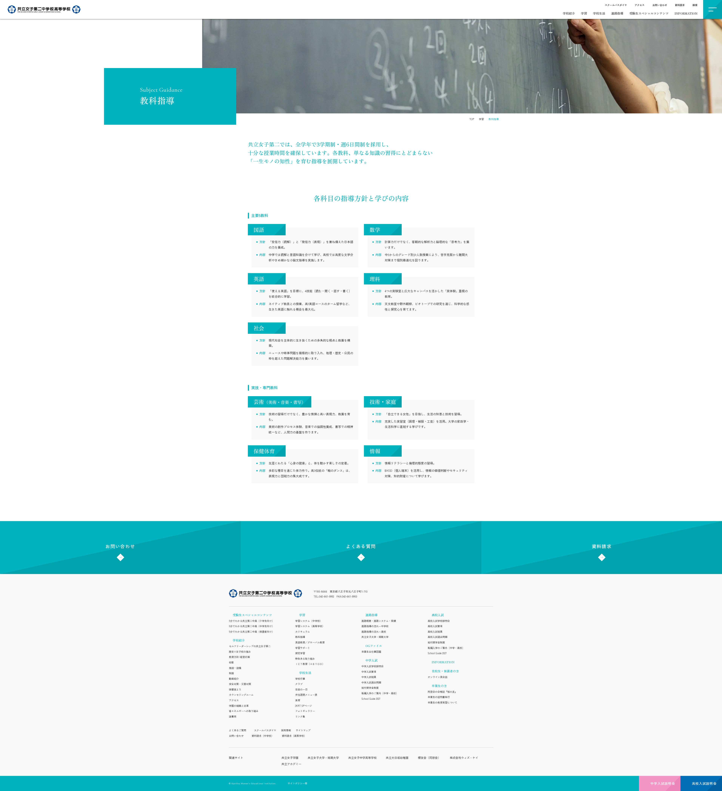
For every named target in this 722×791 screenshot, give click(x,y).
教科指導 (300, 637)
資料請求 (680, 5)
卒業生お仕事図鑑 (371, 651)
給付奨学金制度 (370, 688)
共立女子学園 (289, 758)
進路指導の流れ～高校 (373, 631)
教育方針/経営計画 (239, 657)
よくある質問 (361, 546)
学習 (584, 13)
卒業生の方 (439, 685)
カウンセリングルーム (241, 694)
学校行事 (300, 678)
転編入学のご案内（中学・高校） (379, 693)
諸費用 (232, 716)
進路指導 (617, 13)
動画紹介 (234, 678)
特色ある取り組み (305, 658)
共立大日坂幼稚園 (397, 758)
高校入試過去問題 (437, 637)
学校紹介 (569, 13)
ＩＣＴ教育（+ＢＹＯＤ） (310, 664)
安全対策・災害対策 (240, 684)
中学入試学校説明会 (372, 666)
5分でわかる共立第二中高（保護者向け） (251, 631)
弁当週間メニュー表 (306, 694)
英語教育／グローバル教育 (310, 642)
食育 (297, 700)
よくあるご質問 (237, 730)
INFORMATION (686, 13)
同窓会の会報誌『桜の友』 (442, 691)
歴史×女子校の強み (240, 651)
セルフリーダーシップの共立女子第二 (250, 646)
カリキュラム (302, 631)
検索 (695, 5)
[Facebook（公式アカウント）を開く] (490, 594)
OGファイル (373, 645)
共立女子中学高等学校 (362, 758)
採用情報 (286, 730)
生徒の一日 (301, 689)
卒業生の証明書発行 (439, 697)
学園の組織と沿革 (239, 705)
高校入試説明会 (704, 783)
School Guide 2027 (370, 698)
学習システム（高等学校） (310, 626)
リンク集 (300, 716)
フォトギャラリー (305, 711)
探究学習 (300, 653)
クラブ (299, 684)
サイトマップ (303, 730)
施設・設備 (235, 668)
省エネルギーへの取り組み (243, 711)
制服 (231, 673)
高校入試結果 (435, 631)
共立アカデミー (291, 764)
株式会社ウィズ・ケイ (464, 758)
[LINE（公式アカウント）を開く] (460, 594)
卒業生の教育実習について (442, 702)
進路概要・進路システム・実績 (378, 621)
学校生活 (599, 13)
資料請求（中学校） (263, 736)
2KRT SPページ (303, 705)
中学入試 (371, 660)
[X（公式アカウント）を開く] (470, 594)
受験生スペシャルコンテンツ (649, 13)
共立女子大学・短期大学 (374, 637)
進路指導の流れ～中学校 (374, 626)
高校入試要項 (435, 626)
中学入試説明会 (662, 783)
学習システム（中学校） (308, 621)
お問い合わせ (659, 5)
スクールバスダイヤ (616, 5)
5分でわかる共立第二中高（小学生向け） (251, 621)
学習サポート (302, 648)
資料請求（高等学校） (294, 736)
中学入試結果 (368, 677)
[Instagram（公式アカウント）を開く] (450, 594)
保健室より (235, 689)
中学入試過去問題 (371, 682)
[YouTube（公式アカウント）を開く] (480, 594)
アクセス (639, 5)
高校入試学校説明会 (439, 621)
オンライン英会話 (437, 677)
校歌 (231, 662)
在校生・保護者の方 (445, 671)
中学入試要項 (368, 671)
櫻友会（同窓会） (429, 758)
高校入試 (438, 615)
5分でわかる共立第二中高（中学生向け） (251, 626)
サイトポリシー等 (297, 783)
